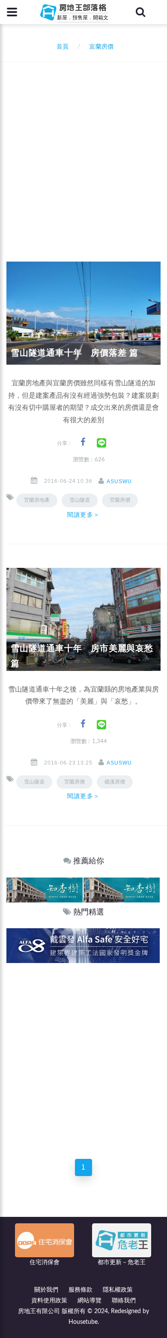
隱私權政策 (118, 1290)
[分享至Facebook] (83, 442)
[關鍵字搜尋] (140, 12)
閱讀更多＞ (83, 514)
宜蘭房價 (120, 500)
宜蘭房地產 (37, 500)
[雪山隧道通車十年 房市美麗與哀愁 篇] (83, 619)
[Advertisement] (83, 150)
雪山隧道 (34, 782)
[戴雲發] (83, 945)
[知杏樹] (44, 889)
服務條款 (80, 1290)
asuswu (119, 482)
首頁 (61, 47)
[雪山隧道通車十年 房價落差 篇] (83, 313)
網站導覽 (89, 1301)
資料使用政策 (49, 1301)
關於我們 (46, 1290)
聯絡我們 (124, 1301)
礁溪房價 (114, 782)
